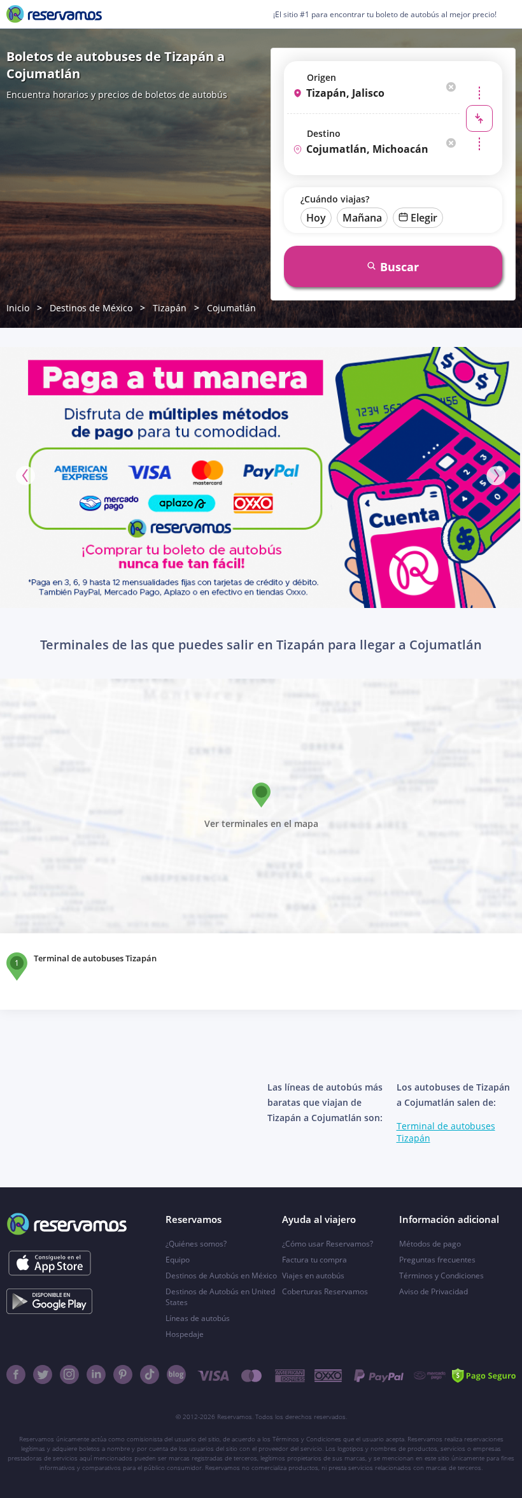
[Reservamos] (54, 14)
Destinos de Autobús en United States (220, 1297)
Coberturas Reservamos (325, 1291)
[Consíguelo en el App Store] (49, 1263)
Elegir (424, 218)
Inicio (17, 308)
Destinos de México (91, 308)
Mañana (362, 218)
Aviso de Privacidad (433, 1291)
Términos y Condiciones (441, 1275)
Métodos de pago (430, 1243)
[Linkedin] (96, 1374)
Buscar (399, 266)
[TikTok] (149, 1374)
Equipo (178, 1259)
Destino (324, 133)
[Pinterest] (122, 1374)
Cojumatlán (231, 308)
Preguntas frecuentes (437, 1259)
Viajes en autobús (313, 1275)
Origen (321, 77)
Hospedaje (185, 1334)
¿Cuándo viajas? (334, 199)
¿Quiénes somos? (196, 1243)
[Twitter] (42, 1374)
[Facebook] (15, 1374)
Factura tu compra (314, 1259)
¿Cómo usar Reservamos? (327, 1243)
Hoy (316, 218)
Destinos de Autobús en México (221, 1275)
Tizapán (170, 308)
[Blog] (176, 1374)
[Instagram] (69, 1374)
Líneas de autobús (198, 1318)
